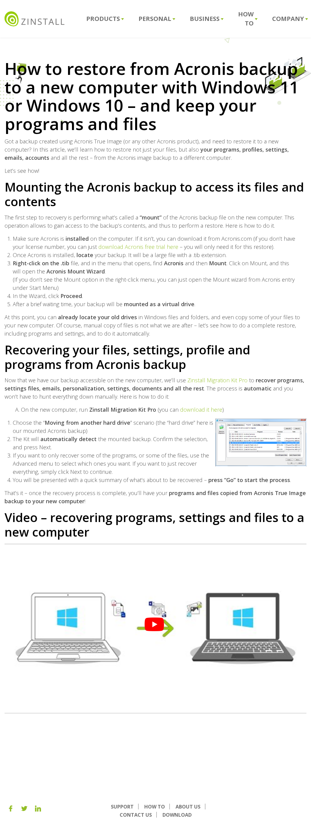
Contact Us (136, 815)
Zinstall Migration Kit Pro (217, 380)
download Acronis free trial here (138, 246)
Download (177, 815)
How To (246, 18)
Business (205, 19)
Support (122, 806)
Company (288, 19)
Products (103, 19)
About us (188, 806)
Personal (154, 19)
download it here (201, 409)
